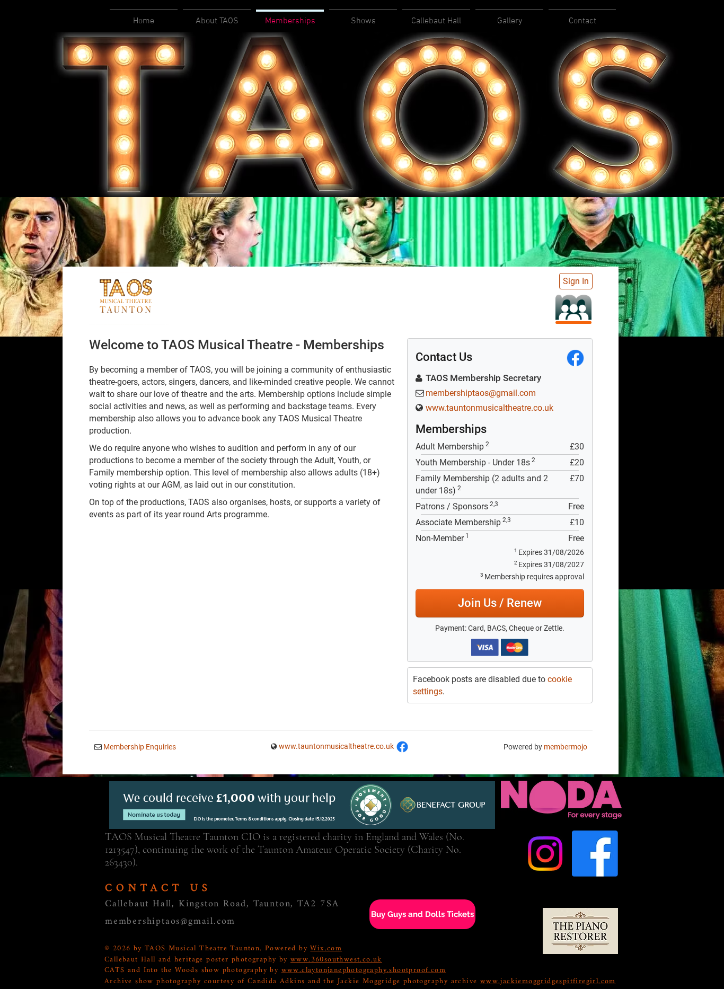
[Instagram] (545, 854)
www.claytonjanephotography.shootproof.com (363, 970)
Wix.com (326, 948)
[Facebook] (595, 854)
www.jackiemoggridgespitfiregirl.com (548, 981)
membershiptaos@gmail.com (170, 921)
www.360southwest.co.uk (336, 959)
